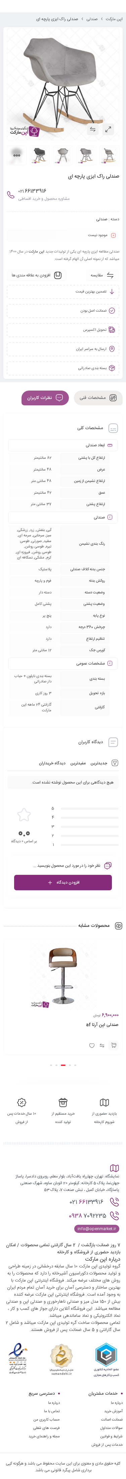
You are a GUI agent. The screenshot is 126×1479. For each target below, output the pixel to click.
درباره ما (54, 1403)
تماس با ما (52, 1411)
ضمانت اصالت (112, 1420)
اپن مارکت (114, 19)
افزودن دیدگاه (68, 882)
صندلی (92, 19)
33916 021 (87, 1202)
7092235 (87, 1216)
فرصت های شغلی (46, 1428)
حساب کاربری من (46, 1420)
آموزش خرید (113, 1411)
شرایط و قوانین (111, 1437)
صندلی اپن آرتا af (102, 1025)
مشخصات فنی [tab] (93, 398)
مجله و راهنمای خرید (44, 1437)
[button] (114, 1045)
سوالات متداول (111, 1428)
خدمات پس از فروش (107, 1445)
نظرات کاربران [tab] (40, 398)
